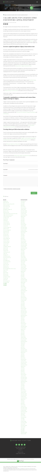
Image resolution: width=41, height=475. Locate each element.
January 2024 (23, 242)
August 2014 (23, 352)
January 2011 (23, 406)
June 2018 (23, 302)
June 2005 (23, 428)
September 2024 (24, 231)
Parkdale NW (5, 263)
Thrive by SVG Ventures (21, 112)
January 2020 (23, 289)
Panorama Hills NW (6, 261)
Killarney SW (5, 247)
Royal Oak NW (6, 267)
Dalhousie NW (6, 228)
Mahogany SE (5, 254)
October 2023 (23, 246)
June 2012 (23, 385)
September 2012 (24, 381)
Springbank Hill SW (6, 276)
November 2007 (24, 422)
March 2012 (23, 389)
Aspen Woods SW (6, 206)
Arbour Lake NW (6, 205)
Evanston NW (5, 234)
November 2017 (24, 312)
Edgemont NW (6, 232)
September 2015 (24, 341)
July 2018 (22, 301)
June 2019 (23, 294)
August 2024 (23, 232)
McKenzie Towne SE (7, 257)
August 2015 (23, 342)
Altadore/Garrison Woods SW (8, 203)
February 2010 (23, 417)
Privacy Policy (21, 459)
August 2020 (23, 282)
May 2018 (23, 304)
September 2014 (24, 351)
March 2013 (23, 373)
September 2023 (24, 247)
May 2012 (23, 386)
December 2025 (24, 210)
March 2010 (23, 415)
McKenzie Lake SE (6, 256)
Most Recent (23, 201)
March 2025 (23, 223)
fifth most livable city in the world (13, 144)
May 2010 (23, 414)
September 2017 (24, 315)
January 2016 (23, 337)
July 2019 (22, 293)
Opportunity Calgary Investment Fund (23, 65)
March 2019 (23, 296)
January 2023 (23, 257)
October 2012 (23, 380)
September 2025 (24, 214)
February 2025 (23, 224)
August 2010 (23, 413)
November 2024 (24, 228)
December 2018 (24, 298)
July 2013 (22, 367)
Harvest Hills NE (6, 241)
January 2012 (23, 392)
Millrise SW (5, 258)
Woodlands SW (6, 282)
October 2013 (23, 363)
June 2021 (23, 274)
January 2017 (23, 324)
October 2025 (23, 213)
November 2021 (24, 268)
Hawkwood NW (6, 242)
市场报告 (5, 285)
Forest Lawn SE (6, 236)
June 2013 (23, 368)
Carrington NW (6, 217)
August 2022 (23, 261)
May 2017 (23, 320)
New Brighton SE (6, 260)
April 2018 (23, 305)
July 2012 (22, 384)
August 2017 (23, 316)
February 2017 (23, 323)
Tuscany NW (5, 278)
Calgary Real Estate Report (8, 214)
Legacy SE (5, 253)
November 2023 (24, 245)
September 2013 (24, 364)
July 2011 (22, 400)
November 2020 (24, 279)
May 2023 (23, 253)
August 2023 (23, 249)
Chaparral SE (5, 219)
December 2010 (24, 407)
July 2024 (22, 234)
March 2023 (23, 256)
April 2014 (23, 356)
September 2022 (24, 260)
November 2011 (24, 395)
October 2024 (23, 230)
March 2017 (23, 322)
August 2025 (23, 216)
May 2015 (23, 345)
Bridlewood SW (6, 212)
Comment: (5, 175)
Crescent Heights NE (7, 227)
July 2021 (22, 272)
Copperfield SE (6, 221)
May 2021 (23, 275)
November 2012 (24, 378)
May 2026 (23, 203)
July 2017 (22, 318)
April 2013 (23, 371)
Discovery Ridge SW (7, 230)
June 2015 (23, 344)
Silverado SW (5, 274)
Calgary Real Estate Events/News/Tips (10, 213)
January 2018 (23, 309)
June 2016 (23, 331)
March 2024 (23, 239)
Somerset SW (5, 275)
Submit (34, 193)
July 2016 (22, 330)
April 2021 (23, 276)
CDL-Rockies (6, 113)
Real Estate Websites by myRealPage (28, 459)
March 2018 (23, 307)
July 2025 (22, 217)
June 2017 (23, 319)
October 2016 (23, 327)
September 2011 (24, 397)
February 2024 (23, 241)
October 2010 (23, 410)
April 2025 (23, 221)
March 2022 (23, 264)
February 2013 (23, 374)
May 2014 (23, 355)
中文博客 (5, 283)
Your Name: (5, 163)
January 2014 (23, 360)
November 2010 (24, 408)
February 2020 (23, 287)
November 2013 (24, 362)
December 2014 (24, 349)
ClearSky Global (32, 80)
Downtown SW (6, 231)
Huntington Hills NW (7, 246)
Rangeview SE (5, 265)
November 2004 (24, 432)
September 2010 (24, 411)
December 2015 (24, 338)
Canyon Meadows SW (7, 216)
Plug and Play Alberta (31, 112)
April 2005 (23, 430)
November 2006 (24, 425)
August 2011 (23, 399)
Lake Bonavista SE (6, 252)
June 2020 (23, 283)
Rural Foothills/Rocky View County (9, 268)
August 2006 (23, 426)
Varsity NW (5, 279)
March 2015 (23, 348)
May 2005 (23, 429)
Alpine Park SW (6, 202)
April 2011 (23, 403)
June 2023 (23, 252)
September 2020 (24, 280)
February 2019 (23, 297)
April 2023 (23, 254)
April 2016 (23, 334)
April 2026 (23, 205)
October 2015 (23, 340)
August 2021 (23, 271)
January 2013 (23, 375)
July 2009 (22, 418)
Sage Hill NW (5, 269)
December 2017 (24, 311)
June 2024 (23, 235)
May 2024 (23, 236)
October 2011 (23, 396)
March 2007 (23, 424)
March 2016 (23, 335)
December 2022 (24, 258)
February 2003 (23, 433)
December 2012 (24, 377)
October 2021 (23, 269)
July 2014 (22, 353)
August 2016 (23, 329)
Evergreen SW (6, 235)
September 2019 (24, 290)
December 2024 (24, 227)
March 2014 (23, 357)
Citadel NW (5, 220)
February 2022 (23, 265)
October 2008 (23, 421)
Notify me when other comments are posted (12, 188)
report (31, 41)
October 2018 (23, 300)
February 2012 (23, 391)
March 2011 (23, 404)
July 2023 (22, 250)
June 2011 (23, 401)
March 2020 (23, 286)
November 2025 (24, 212)
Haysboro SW (5, 243)
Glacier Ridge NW (6, 238)
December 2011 (24, 393)
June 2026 (23, 202)
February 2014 (23, 359)
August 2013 (23, 366)
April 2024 (23, 238)
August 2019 (23, 291)
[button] (16, 445)
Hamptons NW (6, 239)
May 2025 (23, 220)
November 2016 (24, 326)
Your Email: (5, 169)
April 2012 (23, 388)
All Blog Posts (5, 201)
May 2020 (23, 285)
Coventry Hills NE (6, 224)
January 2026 (23, 209)
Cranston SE (5, 225)
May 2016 (23, 333)
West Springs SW (6, 280)
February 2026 (23, 208)
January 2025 (23, 225)
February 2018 (23, 308)
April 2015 (23, 347)
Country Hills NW (6, 223)
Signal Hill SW (5, 272)
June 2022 (23, 263)
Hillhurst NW (5, 245)
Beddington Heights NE (7, 209)
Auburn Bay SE (6, 208)
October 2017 (23, 313)
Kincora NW (5, 249)
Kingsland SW (5, 250)
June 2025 (23, 219)
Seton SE (5, 271)
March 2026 (23, 206)
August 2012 (23, 382)
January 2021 (23, 278)
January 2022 (23, 267)
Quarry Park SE (6, 264)
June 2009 (23, 419)
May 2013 (23, 370)
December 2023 (24, 243)
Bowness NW (5, 210)
